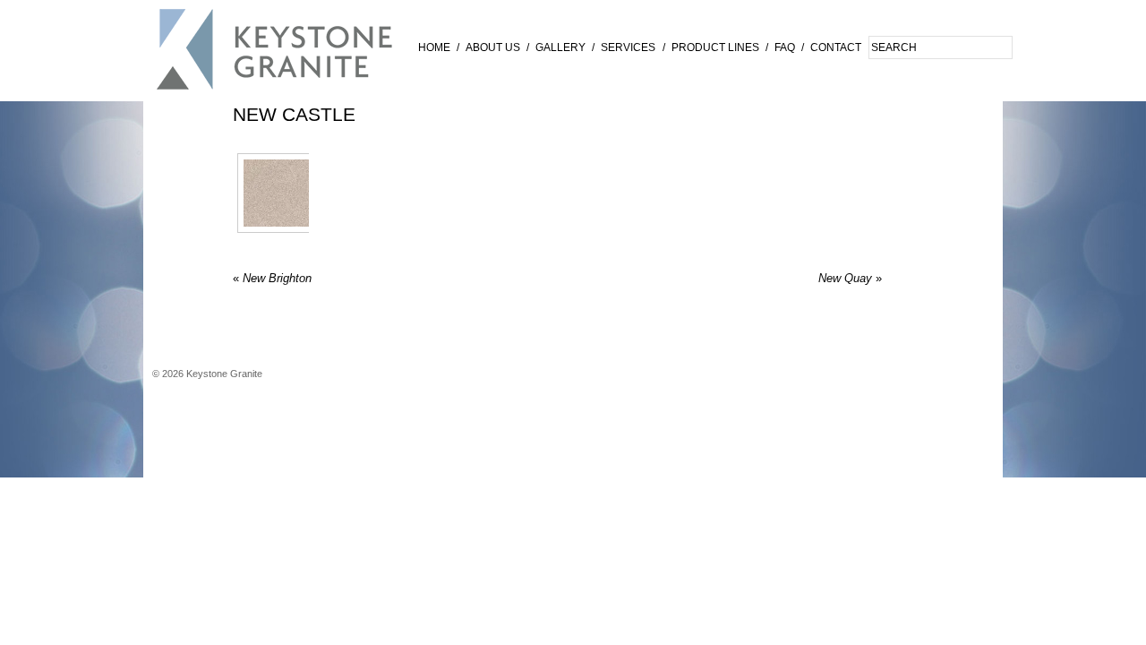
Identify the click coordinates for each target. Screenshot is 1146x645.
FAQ (784, 47)
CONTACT (835, 47)
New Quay (850, 278)
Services (628, 47)
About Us (493, 47)
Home (434, 47)
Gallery (560, 47)
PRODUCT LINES (715, 47)
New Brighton (272, 278)
